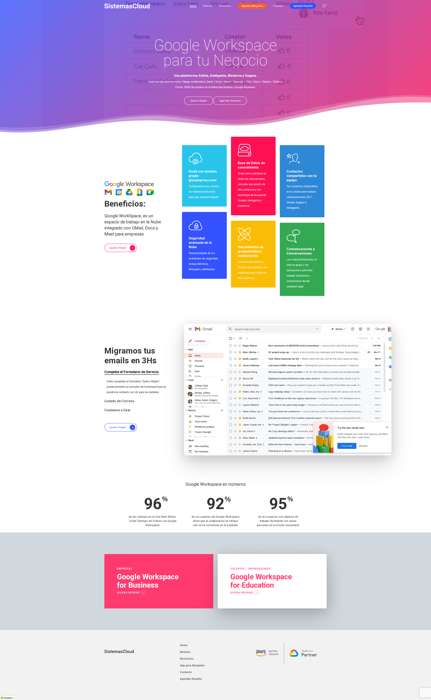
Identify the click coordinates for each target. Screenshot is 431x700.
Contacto (186, 672)
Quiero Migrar (128, 592)
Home (184, 645)
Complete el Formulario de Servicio (131, 372)
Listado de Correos (119, 401)
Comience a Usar (117, 410)
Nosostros (187, 658)
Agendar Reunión (191, 678)
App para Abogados (192, 665)
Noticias (185, 652)
